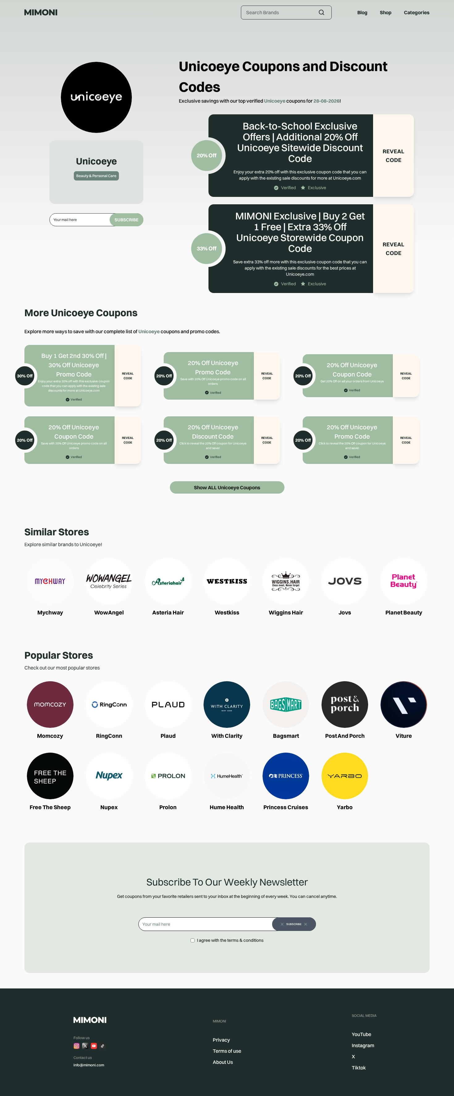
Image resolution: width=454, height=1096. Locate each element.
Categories (417, 12)
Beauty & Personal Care (96, 175)
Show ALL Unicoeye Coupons (227, 487)
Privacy (221, 1040)
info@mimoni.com (89, 1065)
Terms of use (227, 1051)
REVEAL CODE (393, 156)
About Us (223, 1062)
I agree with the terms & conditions (230, 940)
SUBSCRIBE (126, 220)
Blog (362, 12)
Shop (386, 12)
